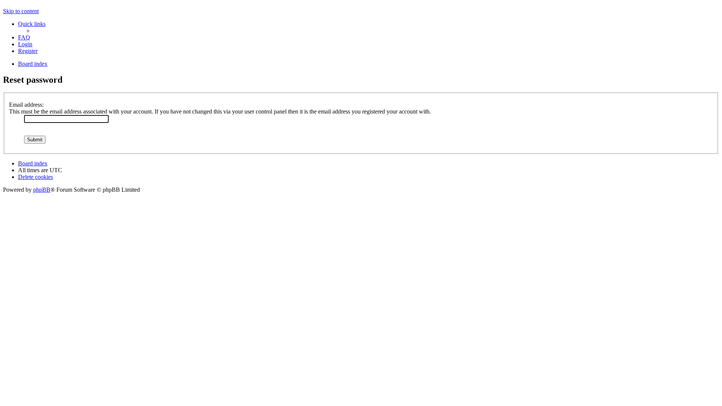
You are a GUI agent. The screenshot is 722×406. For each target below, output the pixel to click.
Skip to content (21, 11)
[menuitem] (24, 37)
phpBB (41, 189)
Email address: (26, 105)
